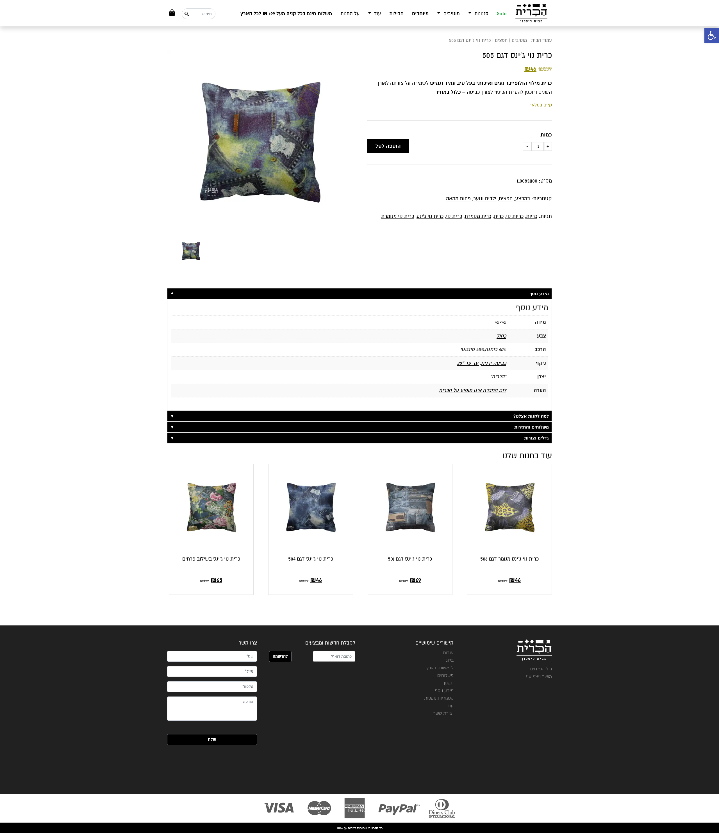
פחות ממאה (458, 198)
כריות (531, 216)
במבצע (522, 198)
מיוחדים (420, 13)
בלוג (450, 660)
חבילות (396, 14)
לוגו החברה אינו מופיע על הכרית (472, 390)
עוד (377, 14)
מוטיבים (451, 14)
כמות (546, 134)
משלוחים (445, 675)
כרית (499, 216)
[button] (711, 35)
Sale (502, 13)
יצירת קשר (443, 713)
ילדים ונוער (484, 198)
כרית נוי (454, 216)
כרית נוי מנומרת (397, 216)
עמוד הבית (541, 40)
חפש (186, 14)
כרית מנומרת (478, 216)
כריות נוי (515, 216)
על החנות (350, 14)
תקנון (449, 683)
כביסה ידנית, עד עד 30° (481, 363)
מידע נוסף (444, 690)
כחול (501, 336)
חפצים (501, 40)
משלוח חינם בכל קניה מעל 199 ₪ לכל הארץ (286, 13)
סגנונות (480, 14)
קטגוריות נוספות (439, 698)
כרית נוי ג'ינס (430, 216)
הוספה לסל (388, 146)
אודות (448, 652)
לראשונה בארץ (440, 667)
